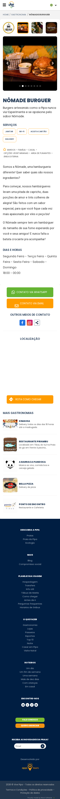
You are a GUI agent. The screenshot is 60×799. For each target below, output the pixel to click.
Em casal (30, 686)
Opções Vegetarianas (16, 153)
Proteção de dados (30, 792)
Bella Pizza (26, 484)
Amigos (11, 149)
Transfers (30, 585)
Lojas (30, 628)
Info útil (30, 589)
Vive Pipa (18, 784)
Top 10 (30, 639)
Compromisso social (30, 564)
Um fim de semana (30, 671)
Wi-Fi (21, 131)
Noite (30, 643)
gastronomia (19, 14)
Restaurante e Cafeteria (31, 507)
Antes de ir (30, 600)
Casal (31, 149)
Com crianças (30, 682)
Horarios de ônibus (30, 607)
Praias (30, 535)
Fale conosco (30, 719)
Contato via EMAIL (32, 303)
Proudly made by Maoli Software (40, 798)
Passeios (30, 632)
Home (6, 14)
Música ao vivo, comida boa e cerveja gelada (34, 467)
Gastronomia (30, 625)
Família (22, 149)
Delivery (9, 139)
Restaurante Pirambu (33, 441)
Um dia (30, 668)
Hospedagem (30, 581)
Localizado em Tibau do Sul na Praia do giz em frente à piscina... (37, 446)
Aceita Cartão (39, 131)
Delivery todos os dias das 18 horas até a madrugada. (36, 426)
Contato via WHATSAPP (31, 292)
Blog (30, 560)
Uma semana (30, 675)
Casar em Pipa (30, 646)
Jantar (9, 131)
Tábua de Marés (30, 592)
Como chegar (30, 596)
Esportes (30, 636)
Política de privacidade (41, 789)
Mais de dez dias (30, 679)
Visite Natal (30, 650)
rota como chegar (28, 399)
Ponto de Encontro (32, 504)
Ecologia (30, 542)
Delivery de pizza (27, 487)
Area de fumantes (41, 153)
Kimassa (24, 421)
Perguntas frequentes (30, 603)
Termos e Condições (16, 789)
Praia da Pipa (30, 539)
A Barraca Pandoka (32, 462)
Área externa (11, 156)
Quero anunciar (30, 725)
